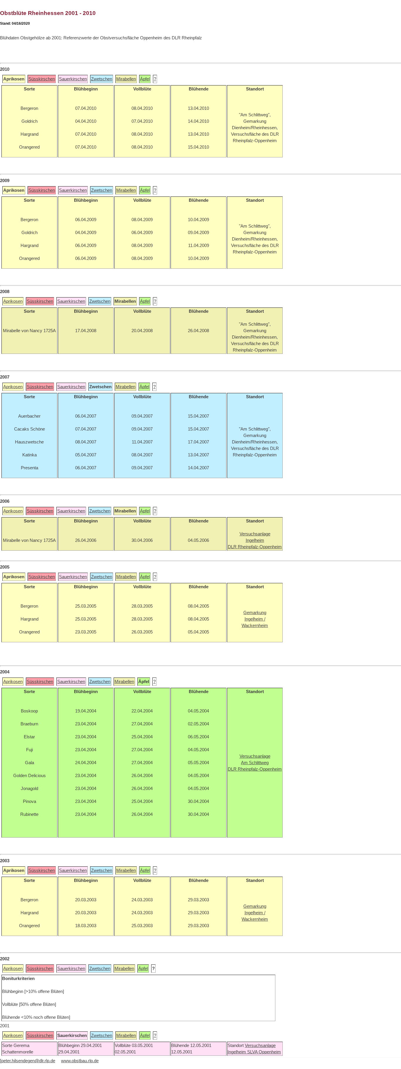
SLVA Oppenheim (264, 1052)
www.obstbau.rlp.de (80, 1060)
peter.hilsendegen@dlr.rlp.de (28, 1060)
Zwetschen (101, 79)
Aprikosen (13, 301)
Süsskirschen (41, 79)
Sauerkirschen (73, 79)
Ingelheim (237, 1052)
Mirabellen (126, 79)
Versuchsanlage (260, 1045)
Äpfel (145, 79)
